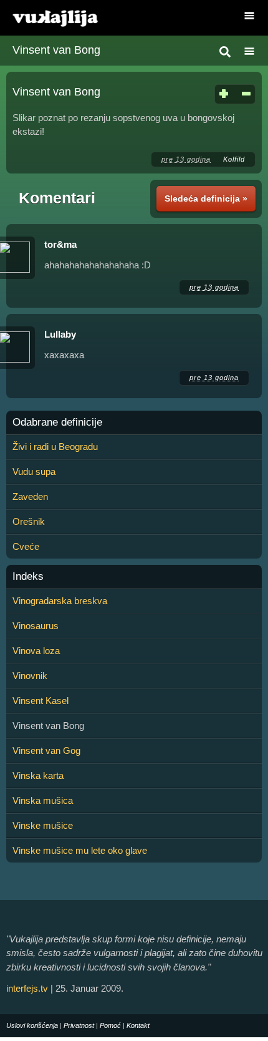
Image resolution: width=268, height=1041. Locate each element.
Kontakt (138, 1025)
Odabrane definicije (57, 422)
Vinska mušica (42, 800)
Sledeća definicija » (206, 198)
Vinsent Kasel (40, 700)
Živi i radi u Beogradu (55, 446)
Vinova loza (36, 650)
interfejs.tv (27, 988)
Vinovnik (29, 675)
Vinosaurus (35, 625)
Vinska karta (38, 775)
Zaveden (30, 496)
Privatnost (79, 1025)
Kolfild (234, 159)
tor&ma (60, 244)
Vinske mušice (42, 825)
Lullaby (60, 334)
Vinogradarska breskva (59, 600)
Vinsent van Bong (56, 50)
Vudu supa (33, 471)
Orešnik (28, 521)
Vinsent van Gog (46, 750)
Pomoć (110, 1025)
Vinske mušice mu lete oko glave (79, 850)
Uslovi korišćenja (32, 1025)
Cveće (25, 546)
